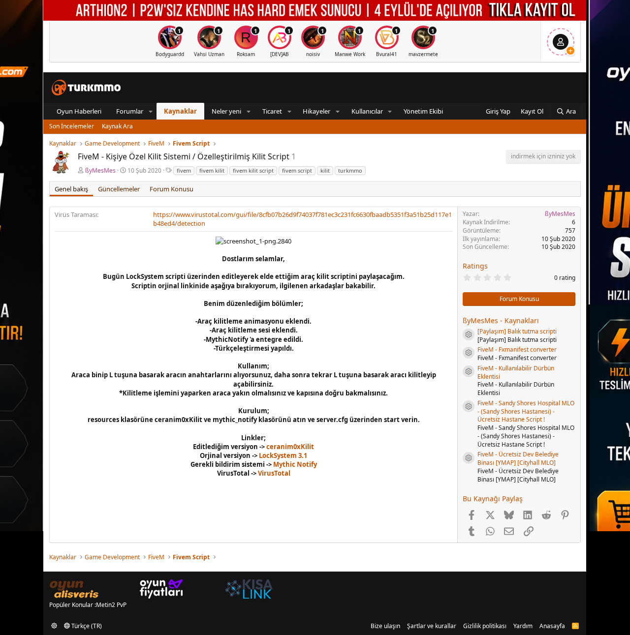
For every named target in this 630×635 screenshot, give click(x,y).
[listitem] (170, 41)
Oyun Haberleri (79, 111)
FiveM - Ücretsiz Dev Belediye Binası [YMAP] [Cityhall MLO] (518, 458)
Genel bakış (71, 188)
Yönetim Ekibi (423, 111)
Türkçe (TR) (86, 626)
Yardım (523, 626)
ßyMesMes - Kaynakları (501, 320)
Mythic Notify (295, 464)
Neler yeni (226, 111)
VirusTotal (274, 473)
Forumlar (129, 111)
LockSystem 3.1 (283, 455)
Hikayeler (316, 111)
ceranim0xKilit (290, 446)
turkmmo (350, 170)
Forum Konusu (171, 188)
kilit (325, 170)
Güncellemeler (119, 188)
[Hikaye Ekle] (570, 51)
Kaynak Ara (117, 126)
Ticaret (272, 111)
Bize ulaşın (385, 626)
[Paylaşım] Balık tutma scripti (517, 331)
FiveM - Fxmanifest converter (517, 349)
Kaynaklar (180, 111)
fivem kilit (211, 170)
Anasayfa (552, 626)
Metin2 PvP (111, 605)
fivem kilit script (253, 170)
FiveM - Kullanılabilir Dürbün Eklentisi (515, 372)
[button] (150, 111)
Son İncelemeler (71, 126)
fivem (184, 170)
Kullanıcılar (367, 111)
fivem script (297, 170)
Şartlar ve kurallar (431, 626)
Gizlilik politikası (484, 626)
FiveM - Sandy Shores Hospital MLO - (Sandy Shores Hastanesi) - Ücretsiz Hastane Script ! (525, 411)
